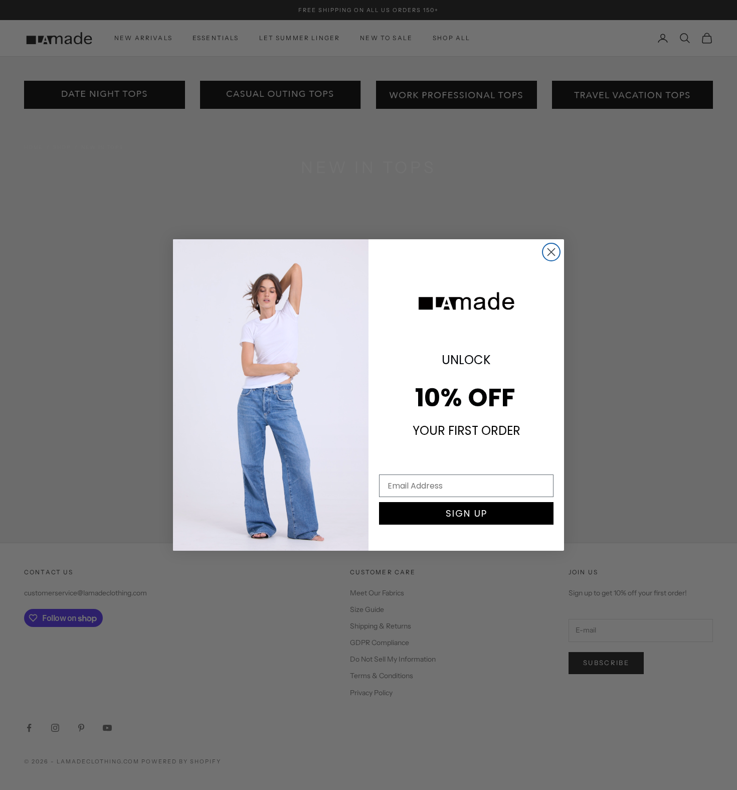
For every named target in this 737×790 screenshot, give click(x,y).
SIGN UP (466, 513)
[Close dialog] (551, 252)
